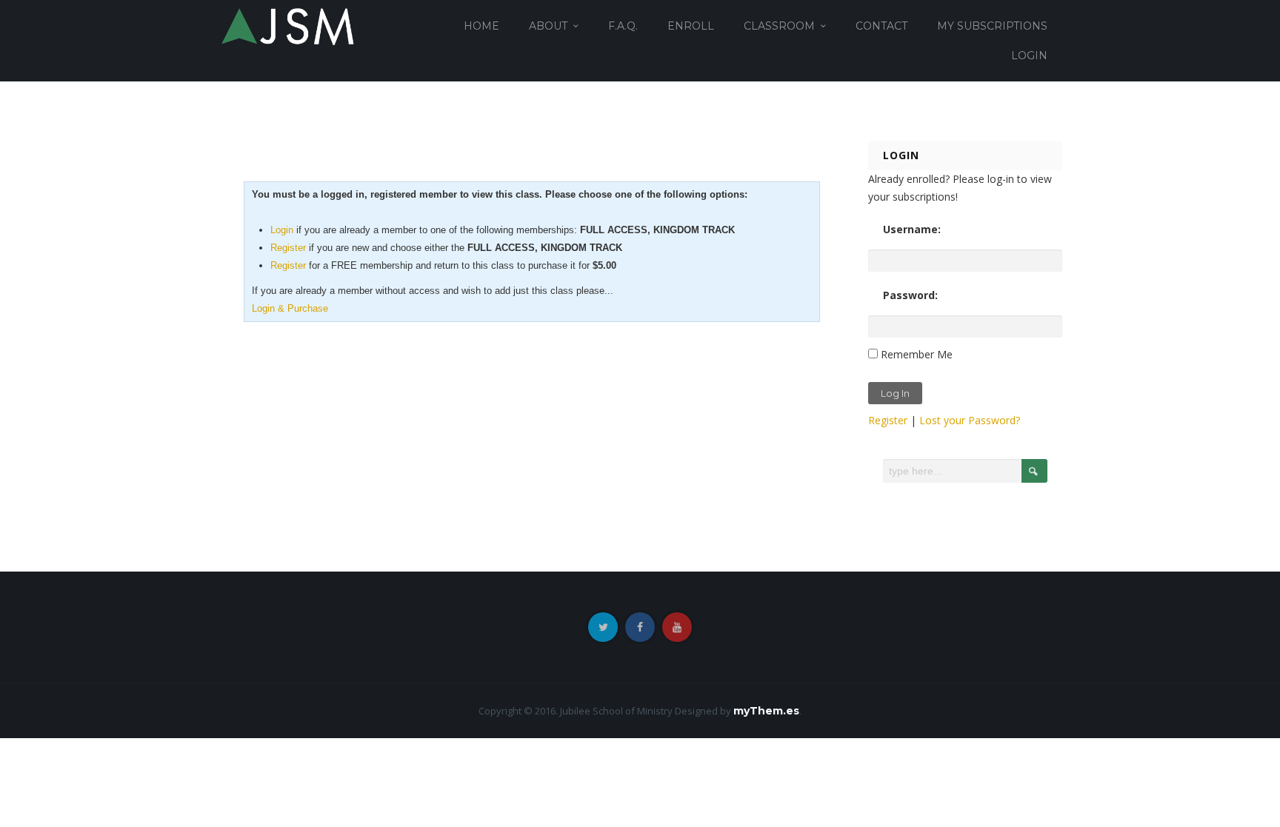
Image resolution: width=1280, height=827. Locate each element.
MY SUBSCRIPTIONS (992, 26)
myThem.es (766, 710)
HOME (481, 26)
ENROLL (690, 26)
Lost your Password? (969, 420)
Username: (912, 229)
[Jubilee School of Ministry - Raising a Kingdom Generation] (289, 25)
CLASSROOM (779, 26)
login (1029, 55)
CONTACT (881, 26)
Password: (910, 295)
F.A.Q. (623, 26)
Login (281, 229)
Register (288, 247)
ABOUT (548, 26)
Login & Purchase (290, 308)
